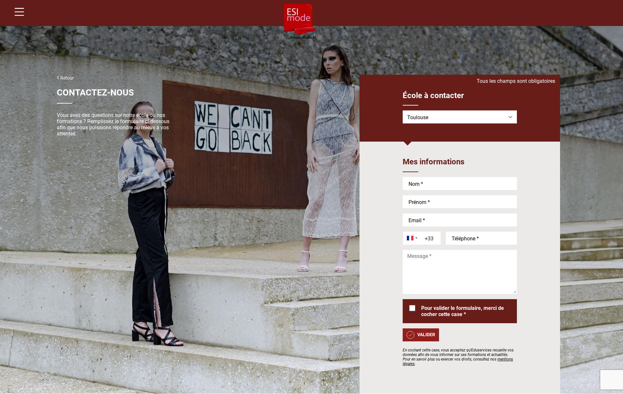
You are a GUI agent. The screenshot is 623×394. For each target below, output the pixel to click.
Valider (426, 334)
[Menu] (17, 13)
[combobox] (411, 238)
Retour (66, 78)
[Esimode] (300, 22)
